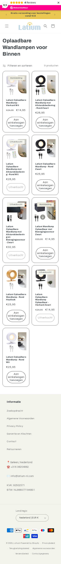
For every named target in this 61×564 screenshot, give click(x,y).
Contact (11, 441)
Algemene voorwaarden (44, 548)
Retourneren (14, 449)
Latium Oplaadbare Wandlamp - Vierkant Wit (16, 103)
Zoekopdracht (15, 411)
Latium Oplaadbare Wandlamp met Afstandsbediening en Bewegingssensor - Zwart (15, 234)
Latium (17, 543)
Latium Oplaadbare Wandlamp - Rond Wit (16, 359)
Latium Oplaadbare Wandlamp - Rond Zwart (45, 166)
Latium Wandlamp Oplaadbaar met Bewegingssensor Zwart (44, 230)
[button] (7, 26)
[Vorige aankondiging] (6, 14)
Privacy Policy (15, 426)
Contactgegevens (40, 554)
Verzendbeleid (22, 554)
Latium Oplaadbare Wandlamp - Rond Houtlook (16, 297)
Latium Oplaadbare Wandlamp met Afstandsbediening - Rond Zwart (45, 104)
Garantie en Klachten (19, 434)
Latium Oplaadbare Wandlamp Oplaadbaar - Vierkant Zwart (43, 299)
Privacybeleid (48, 543)
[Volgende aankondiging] (54, 14)
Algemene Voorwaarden (20, 418)
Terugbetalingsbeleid (19, 548)
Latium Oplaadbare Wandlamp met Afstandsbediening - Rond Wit (15, 169)
